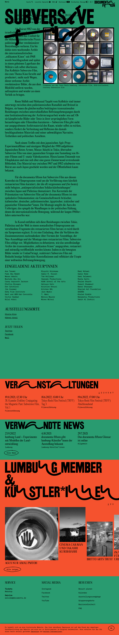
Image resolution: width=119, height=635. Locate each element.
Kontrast (62, 2)
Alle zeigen (12, 569)
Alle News (11, 453)
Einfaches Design (78, 2)
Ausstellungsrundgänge (90, 596)
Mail (7, 337)
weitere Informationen (52, 631)
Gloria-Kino (11, 314)
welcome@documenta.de (15, 598)
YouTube (45, 600)
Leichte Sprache (41, 2)
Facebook (9, 334)
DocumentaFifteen (105, 4)
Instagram (46, 589)
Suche (28, 2)
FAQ (80, 608)
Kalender (83, 593)
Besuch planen (85, 589)
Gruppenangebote (86, 600)
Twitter (8, 331)
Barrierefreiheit (87, 604)
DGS (53, 2)
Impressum (35, 631)
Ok (111, 628)
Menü (7, 2)
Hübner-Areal (11, 317)
